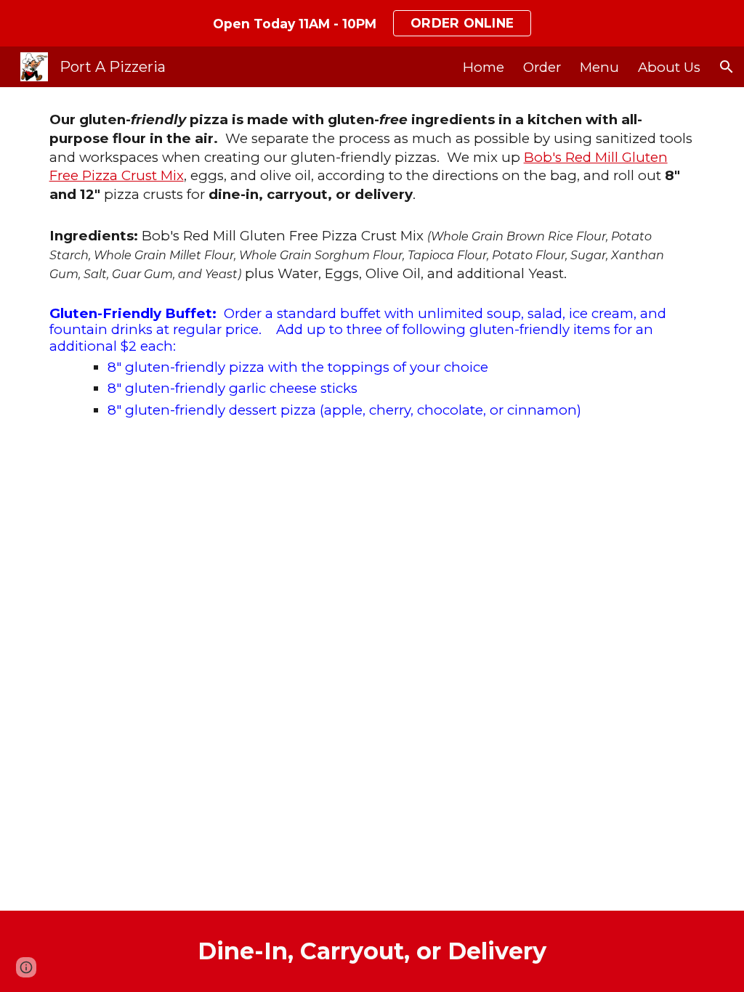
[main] (372, 271)
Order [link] (542, 67)
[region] (372, 23)
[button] (726, 66)
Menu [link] (599, 67)
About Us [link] (669, 67)
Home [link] (483, 67)
